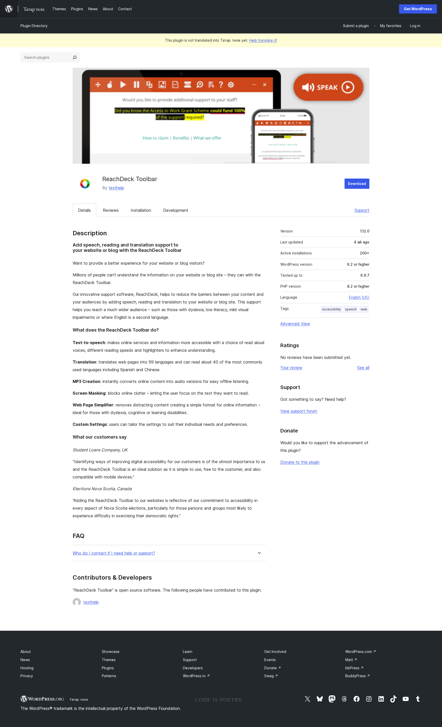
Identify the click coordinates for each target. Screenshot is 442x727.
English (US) (359, 297)
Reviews (111, 210)
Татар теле (78, 699)
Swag (271, 676)
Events (270, 660)
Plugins (108, 668)
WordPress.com (360, 651)
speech (351, 309)
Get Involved (275, 651)
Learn (187, 651)
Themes (109, 660)
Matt (351, 660)
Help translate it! (263, 40)
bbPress (354, 668)
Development (175, 210)
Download (357, 183)
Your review (291, 367)
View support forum (298, 411)
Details (84, 210)
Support (362, 210)
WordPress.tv (196, 676)
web (364, 309)
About (25, 651)
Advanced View (295, 323)
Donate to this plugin (299, 462)
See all (363, 367)
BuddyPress (357, 676)
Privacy (26, 676)
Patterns (109, 676)
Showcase (110, 651)
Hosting (27, 668)
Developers (193, 668)
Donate (272, 668)
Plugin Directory (34, 26)
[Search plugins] (75, 57)
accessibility (331, 309)
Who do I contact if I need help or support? (114, 553)
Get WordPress (418, 9)
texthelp (116, 187)
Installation (141, 210)
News (25, 660)
